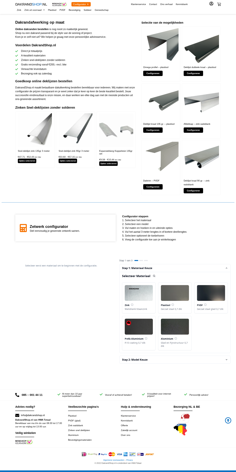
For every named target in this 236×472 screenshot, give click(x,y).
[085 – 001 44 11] (17, 395)
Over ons (125, 435)
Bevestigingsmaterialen (80, 440)
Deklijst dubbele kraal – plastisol (200, 67)
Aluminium (73, 435)
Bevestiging (74, 10)
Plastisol (52, 10)
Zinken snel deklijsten (79, 430)
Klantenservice (138, 4)
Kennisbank (182, 4)
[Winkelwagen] (219, 4)
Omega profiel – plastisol (155, 67)
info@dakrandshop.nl (33, 415)
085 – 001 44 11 (32, 394)
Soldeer (88, 10)
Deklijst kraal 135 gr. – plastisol (159, 124)
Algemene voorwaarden (113, 460)
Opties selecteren (27, 161)
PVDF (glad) (74, 420)
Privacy (129, 460)
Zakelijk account (129, 430)
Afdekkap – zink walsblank (197, 124)
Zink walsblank (75, 425)
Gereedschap (102, 10)
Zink (19, 10)
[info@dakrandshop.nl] (17, 415)
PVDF (63, 10)
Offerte (124, 425)
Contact (153, 4)
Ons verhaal (166, 4)
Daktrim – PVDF (151, 180)
